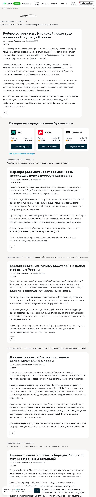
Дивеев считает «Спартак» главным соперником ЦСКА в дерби (60, 348)
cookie (18, 490)
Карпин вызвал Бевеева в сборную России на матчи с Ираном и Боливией (37, 446)
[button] (21, 139)
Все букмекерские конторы (22, 153)
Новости (21, 21)
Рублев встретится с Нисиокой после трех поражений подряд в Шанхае (29, 25)
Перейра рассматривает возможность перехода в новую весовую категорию (38, 163)
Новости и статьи (7, 21)
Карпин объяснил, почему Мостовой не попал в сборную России (61, 257)
